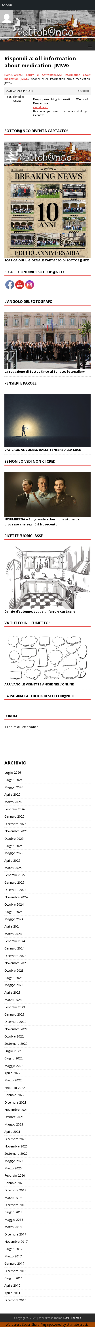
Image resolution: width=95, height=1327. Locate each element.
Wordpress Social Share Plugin (27, 1324)
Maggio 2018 (13, 1219)
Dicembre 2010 (15, 1300)
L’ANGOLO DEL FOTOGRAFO (28, 301)
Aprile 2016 (12, 1285)
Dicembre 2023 (15, 956)
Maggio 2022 (13, 1066)
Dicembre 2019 (15, 1190)
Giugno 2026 (13, 780)
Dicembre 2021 (15, 1102)
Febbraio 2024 (14, 941)
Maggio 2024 (13, 919)
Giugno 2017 (13, 1249)
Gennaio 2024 (14, 948)
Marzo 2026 (13, 802)
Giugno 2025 (13, 846)
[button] (89, 46)
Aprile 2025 (12, 860)
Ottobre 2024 (14, 904)
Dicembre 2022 (15, 1022)
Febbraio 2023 (14, 1007)
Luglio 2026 (12, 772)
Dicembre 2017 (15, 1234)
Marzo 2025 (13, 868)
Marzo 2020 (13, 1168)
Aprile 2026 (12, 794)
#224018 (83, 91)
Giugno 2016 (13, 1278)
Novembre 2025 (16, 831)
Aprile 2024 (12, 926)
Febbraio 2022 (14, 1088)
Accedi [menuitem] (7, 5)
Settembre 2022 (15, 1043)
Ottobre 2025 (14, 838)
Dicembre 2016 (15, 1271)
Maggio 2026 (13, 787)
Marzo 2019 (13, 1198)
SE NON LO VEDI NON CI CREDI (30, 461)
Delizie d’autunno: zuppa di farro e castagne (39, 611)
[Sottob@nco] (47, 39)
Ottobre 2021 (14, 1117)
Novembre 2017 (16, 1241)
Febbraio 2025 (14, 875)
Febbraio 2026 (14, 809)
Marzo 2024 (13, 934)
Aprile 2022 (12, 1073)
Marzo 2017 (13, 1256)
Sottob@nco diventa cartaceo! (36, 130)
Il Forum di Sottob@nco (40, 75)
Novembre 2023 (16, 963)
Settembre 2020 (15, 1153)
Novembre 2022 (16, 1029)
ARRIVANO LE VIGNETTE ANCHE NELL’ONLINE (39, 684)
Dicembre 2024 (15, 890)
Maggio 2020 (13, 1161)
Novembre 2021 (16, 1110)
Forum (17, 75)
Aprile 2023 (12, 992)
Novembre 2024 (16, 897)
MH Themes (73, 1318)
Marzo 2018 (13, 1227)
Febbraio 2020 (14, 1175)
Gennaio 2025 (14, 882)
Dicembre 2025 (15, 824)
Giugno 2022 (13, 1058)
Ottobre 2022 (14, 1036)
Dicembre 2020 (15, 1139)
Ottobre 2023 (14, 970)
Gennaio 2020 (14, 1183)
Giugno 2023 (13, 978)
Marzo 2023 (13, 1000)
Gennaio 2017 (14, 1263)
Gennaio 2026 (14, 816)
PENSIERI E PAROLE (20, 383)
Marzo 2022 (13, 1080)
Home (8, 75)
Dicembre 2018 (15, 1205)
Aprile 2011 (12, 1293)
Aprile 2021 (12, 1131)
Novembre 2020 (16, 1146)
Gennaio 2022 (14, 1095)
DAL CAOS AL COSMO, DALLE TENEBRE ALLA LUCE (42, 450)
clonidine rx (40, 107)
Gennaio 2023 (14, 1014)
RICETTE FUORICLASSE (23, 535)
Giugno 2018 (13, 1212)
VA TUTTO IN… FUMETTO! (27, 622)
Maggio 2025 (13, 853)
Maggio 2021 (13, 1124)
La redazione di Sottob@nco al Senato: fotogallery (44, 371)
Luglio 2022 (12, 1051)
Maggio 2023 (13, 985)
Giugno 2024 (13, 912)
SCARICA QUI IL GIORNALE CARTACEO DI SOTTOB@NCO (46, 260)
